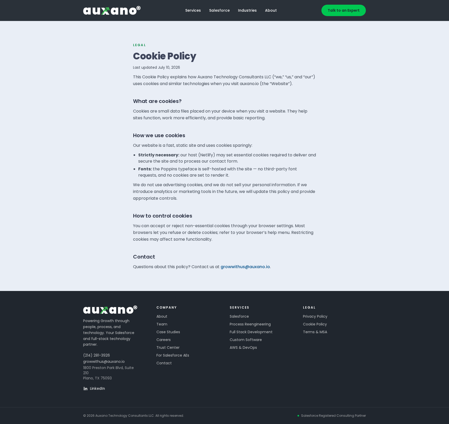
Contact (164, 363)
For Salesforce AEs (172, 355)
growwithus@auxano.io (245, 267)
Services (193, 10)
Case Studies (168, 332)
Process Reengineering (250, 324)
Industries (247, 10)
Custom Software (246, 339)
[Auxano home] (112, 10)
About (271, 10)
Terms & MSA (315, 332)
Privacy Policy (315, 316)
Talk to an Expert (344, 10)
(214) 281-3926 (96, 355)
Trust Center (168, 347)
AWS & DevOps (243, 347)
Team (161, 324)
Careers (163, 339)
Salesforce (219, 10)
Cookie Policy (315, 324)
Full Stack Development (251, 332)
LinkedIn (97, 388)
